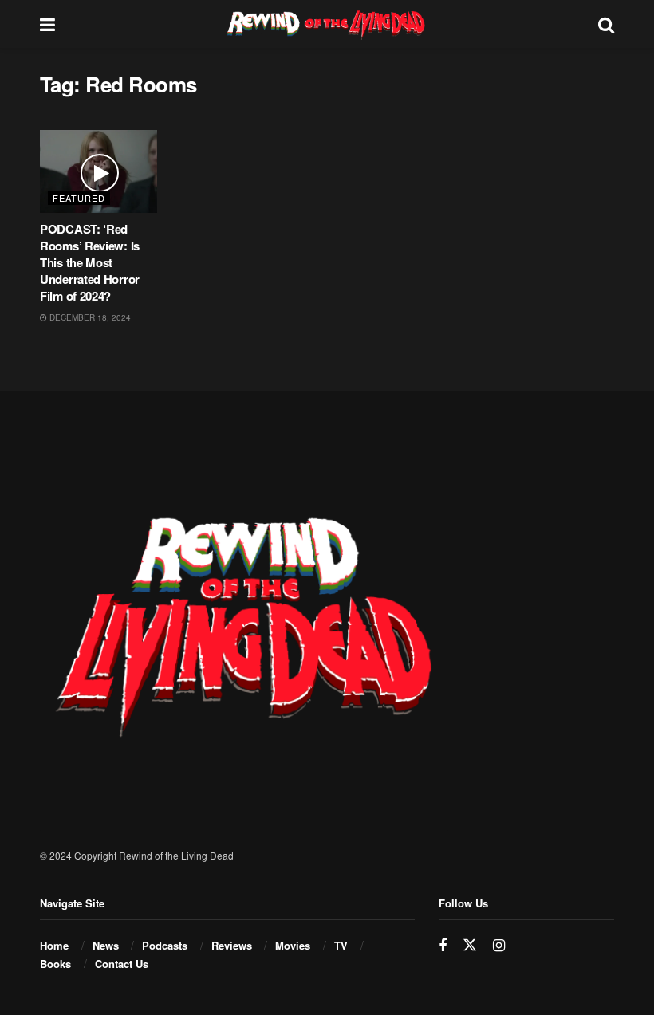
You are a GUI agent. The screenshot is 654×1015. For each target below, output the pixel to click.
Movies (292, 945)
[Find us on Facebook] (443, 945)
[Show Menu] (47, 24)
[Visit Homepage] (326, 24)
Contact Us (121, 963)
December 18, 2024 (89, 317)
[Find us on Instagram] (499, 945)
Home (54, 945)
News (106, 945)
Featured (79, 197)
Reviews (231, 945)
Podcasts (164, 945)
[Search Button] (606, 24)
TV (341, 945)
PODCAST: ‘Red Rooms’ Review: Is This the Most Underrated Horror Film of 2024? (90, 262)
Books (55, 963)
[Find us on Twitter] (470, 945)
